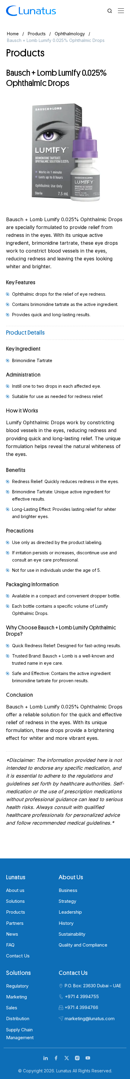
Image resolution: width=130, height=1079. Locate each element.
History (66, 923)
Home (13, 33)
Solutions (15, 901)
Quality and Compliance (83, 945)
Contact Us (18, 956)
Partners (15, 923)
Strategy (67, 901)
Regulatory (17, 986)
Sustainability (72, 934)
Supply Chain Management (20, 1033)
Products (37, 33)
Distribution (17, 1018)
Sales (11, 1008)
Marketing (16, 997)
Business (68, 890)
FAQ (10, 945)
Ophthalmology (70, 33)
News (12, 934)
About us (15, 890)
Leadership (70, 912)
